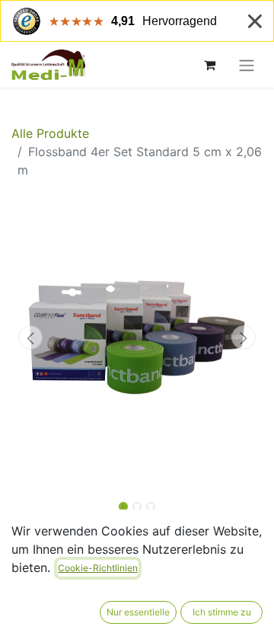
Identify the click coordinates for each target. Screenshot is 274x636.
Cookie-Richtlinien (98, 568)
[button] (30, 337)
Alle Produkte (50, 133)
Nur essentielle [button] (138, 612)
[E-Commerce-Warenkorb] (209, 65)
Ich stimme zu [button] (222, 612)
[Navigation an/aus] (247, 64)
